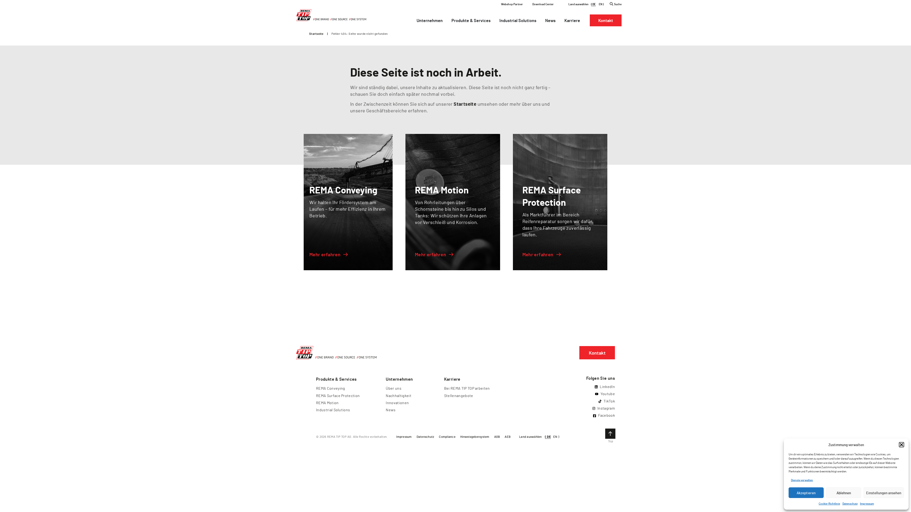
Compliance (447, 437)
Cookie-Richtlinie (829, 503)
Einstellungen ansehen (883, 493)
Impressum (867, 503)
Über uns (393, 388)
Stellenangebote (458, 395)
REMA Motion (327, 402)
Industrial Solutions (333, 409)
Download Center (543, 4)
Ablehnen (844, 493)
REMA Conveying (330, 388)
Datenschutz (850, 503)
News (390, 409)
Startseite (316, 34)
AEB (508, 437)
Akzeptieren (806, 493)
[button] (901, 444)
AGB (497, 437)
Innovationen (397, 402)
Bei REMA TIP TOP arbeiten (467, 388)
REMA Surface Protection (338, 395)
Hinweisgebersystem (474, 437)
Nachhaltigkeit (398, 395)
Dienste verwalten (802, 480)
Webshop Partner (512, 4)
